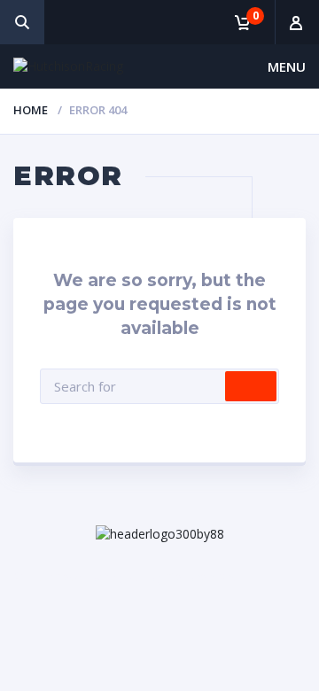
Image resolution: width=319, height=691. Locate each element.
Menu (287, 66)
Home (30, 110)
